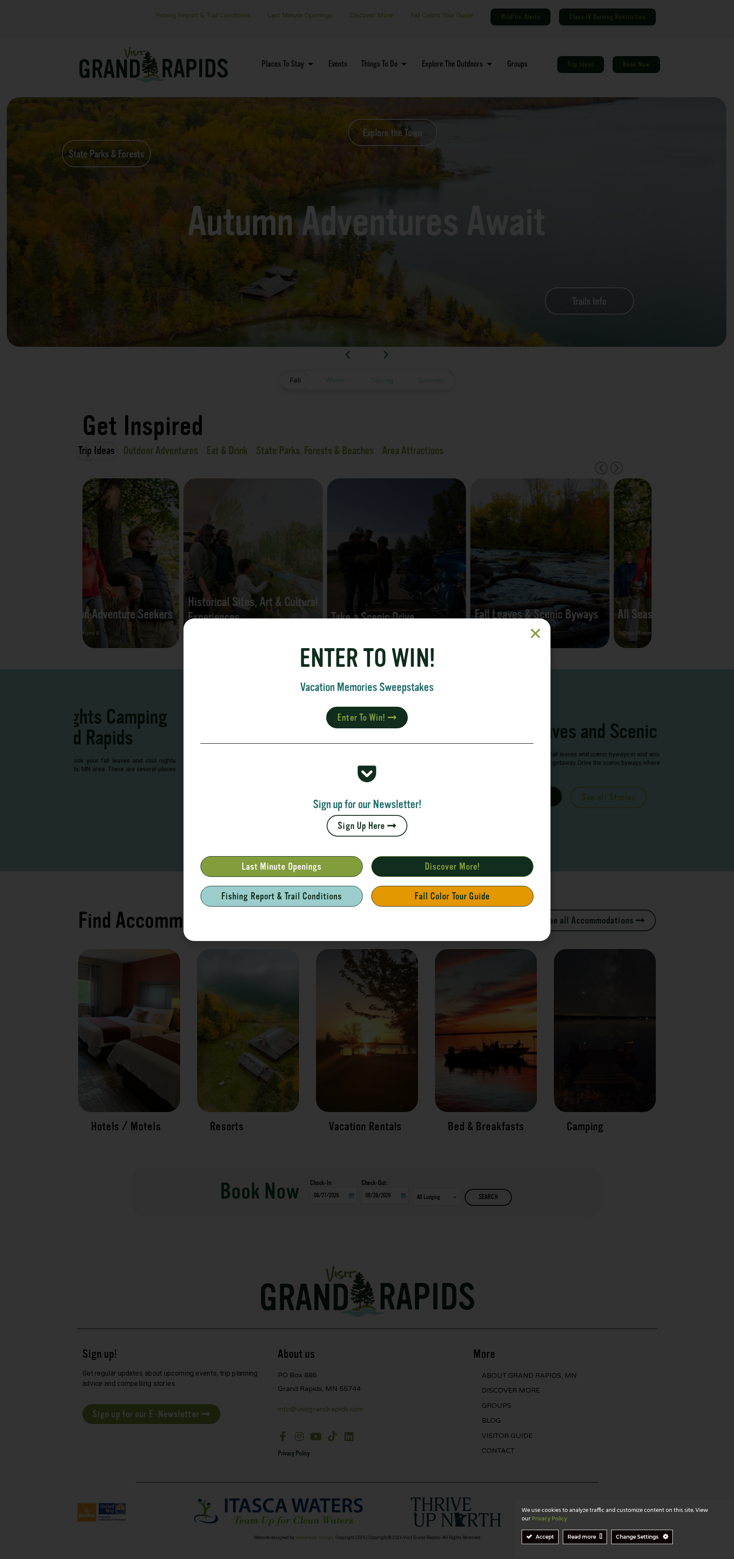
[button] (535, 633)
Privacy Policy (549, 1519)
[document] (367, 779)
